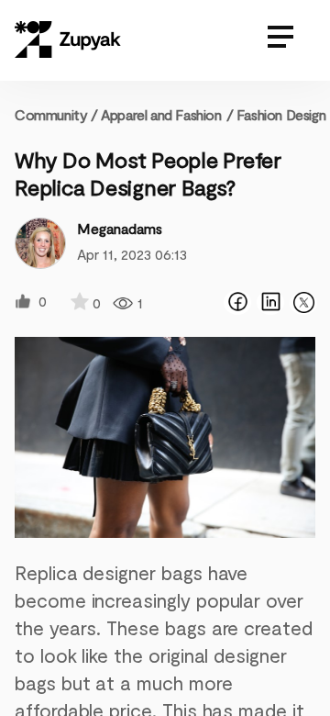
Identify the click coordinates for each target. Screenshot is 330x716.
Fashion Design (280, 114)
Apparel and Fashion (161, 114)
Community (56, 114)
